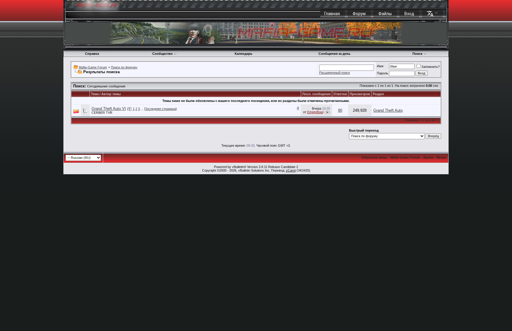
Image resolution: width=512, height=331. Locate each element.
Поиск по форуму (124, 67)
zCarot (291, 170)
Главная (332, 13)
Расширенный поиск (334, 72)
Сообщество (162, 53)
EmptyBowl (315, 112)
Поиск (417, 53)
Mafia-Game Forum (93, 67)
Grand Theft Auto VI (109, 108)
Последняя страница (160, 109)
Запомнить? (430, 66)
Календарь (243, 53)
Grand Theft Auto (388, 110)
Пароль (382, 73)
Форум (359, 13)
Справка (92, 53)
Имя (380, 66)
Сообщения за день (335, 53)
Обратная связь (374, 157)
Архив (428, 157)
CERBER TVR (102, 112)
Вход (409, 13)
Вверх (441, 157)
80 (340, 110)
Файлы (385, 13)
